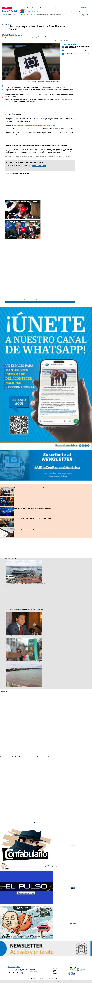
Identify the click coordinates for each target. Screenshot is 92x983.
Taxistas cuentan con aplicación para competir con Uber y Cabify (77, 54)
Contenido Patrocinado (7, 485)
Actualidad (8, 14)
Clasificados (33, 971)
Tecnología (52, 14)
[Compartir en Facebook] (56, 40)
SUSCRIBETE (39, 165)
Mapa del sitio (34, 969)
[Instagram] (71, 11)
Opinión (14, 14)
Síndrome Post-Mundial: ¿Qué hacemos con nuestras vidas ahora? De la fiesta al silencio (34, 498)
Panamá (6, 24)
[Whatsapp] (16, 969)
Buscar (32, 967)
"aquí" (72, 981)
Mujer (54, 970)
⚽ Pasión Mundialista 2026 (42, 14)
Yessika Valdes (5, 35)
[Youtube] (79, 11)
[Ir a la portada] (10, 11)
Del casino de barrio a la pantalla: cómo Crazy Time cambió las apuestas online (32, 518)
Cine (54, 971)
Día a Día (55, 968)
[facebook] (74, 11)
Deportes (33, 14)
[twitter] (76, 11)
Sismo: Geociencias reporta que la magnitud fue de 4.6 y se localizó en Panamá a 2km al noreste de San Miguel (25, 756)
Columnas (4, 826)
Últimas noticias (11, 558)
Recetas (55, 973)
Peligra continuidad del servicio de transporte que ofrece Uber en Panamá (77, 47)
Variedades (26, 14)
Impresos (55, 975)
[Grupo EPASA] (71, 974)
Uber (11, 24)
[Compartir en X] (61, 40)
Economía (20, 14)
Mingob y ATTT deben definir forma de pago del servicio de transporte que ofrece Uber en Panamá (77, 50)
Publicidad (33, 973)
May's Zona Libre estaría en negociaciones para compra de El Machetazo (34, 125)
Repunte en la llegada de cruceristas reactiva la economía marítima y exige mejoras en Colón (27, 583)
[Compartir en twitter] (2, 89)
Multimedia (58, 14)
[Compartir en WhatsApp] (58, 40)
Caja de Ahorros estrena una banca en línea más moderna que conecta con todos (32, 508)
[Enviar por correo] (2, 97)
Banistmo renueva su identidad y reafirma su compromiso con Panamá (30, 487)
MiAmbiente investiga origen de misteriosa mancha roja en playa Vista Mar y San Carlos (26, 687)
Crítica (55, 967)
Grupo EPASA (33, 975)
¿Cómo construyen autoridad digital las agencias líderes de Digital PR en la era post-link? (35, 529)
